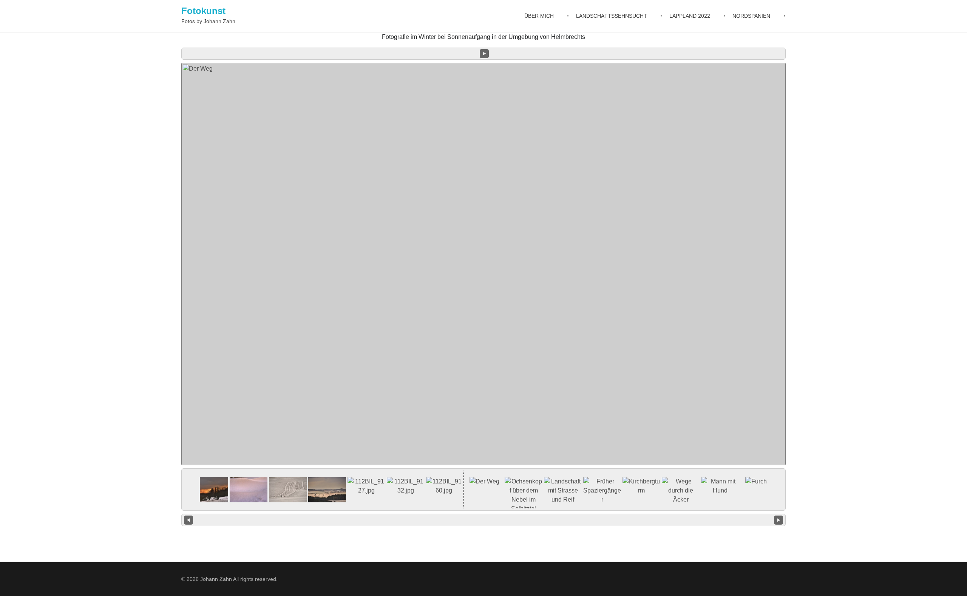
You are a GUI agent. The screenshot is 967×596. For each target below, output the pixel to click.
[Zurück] (188, 520)
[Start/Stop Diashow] (484, 53)
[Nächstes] (778, 520)
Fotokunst (203, 11)
